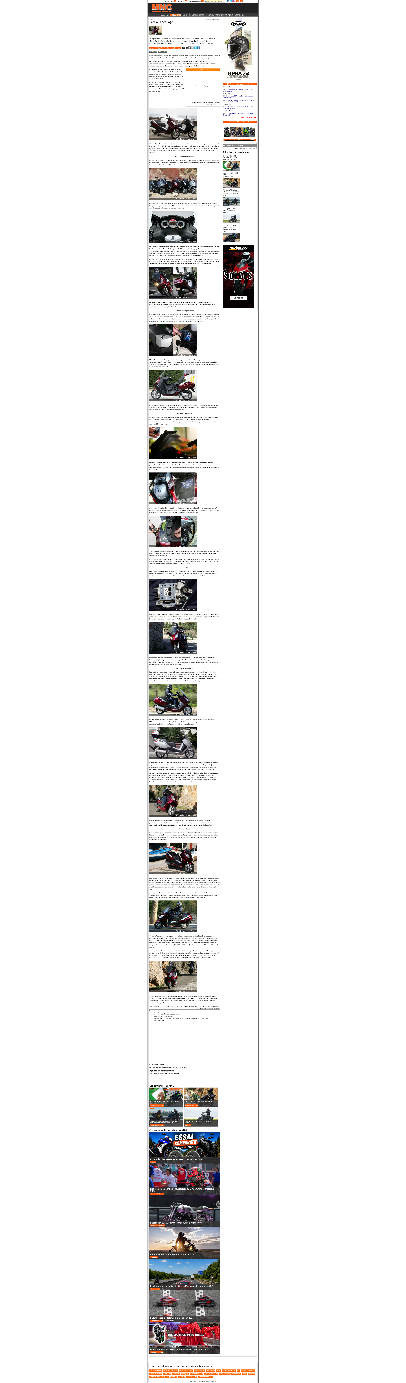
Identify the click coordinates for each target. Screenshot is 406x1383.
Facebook (228, 1)
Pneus (244, 1374)
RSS (237, 1)
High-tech (167, 1374)
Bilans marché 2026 (170, 1370)
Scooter (166, 48)
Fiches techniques (229, 1370)
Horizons (176, 1374)
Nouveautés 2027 (211, 1374)
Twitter (231, 1)
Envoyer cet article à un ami (192, 47)
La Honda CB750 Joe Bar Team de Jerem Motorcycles (238, 96)
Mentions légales (203, 1381)
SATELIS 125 (162, 52)
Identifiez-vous (154, 1073)
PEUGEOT (153, 52)
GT (238, 1370)
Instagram (233, 1)
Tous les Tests (175, 48)
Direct (241, 1)
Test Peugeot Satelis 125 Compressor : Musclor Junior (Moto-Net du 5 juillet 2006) (181, 1018)
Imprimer (189, 47)
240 (183, 47)
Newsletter (181, 1)
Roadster (173, 1377)
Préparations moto (157, 1225)
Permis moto (155, 1289)
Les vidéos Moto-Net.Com (203, 70)
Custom (188, 1125)
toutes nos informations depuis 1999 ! (193, 1366)
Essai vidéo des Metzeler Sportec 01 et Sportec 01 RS (237, 90)
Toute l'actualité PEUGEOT (163, 1020)
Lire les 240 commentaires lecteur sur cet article (168, 1067)
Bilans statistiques (185, 1370)
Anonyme (175, 1)
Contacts (193, 1381)
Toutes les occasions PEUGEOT (244, 148)
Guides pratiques (157, 1320)
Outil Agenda (224, 1374)
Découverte (210, 1370)
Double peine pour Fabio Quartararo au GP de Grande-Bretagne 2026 (239, 101)
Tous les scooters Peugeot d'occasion (166, 1015)
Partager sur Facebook (198, 47)
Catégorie (159, 48)
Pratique (154, 1257)
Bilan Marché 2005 (169, 58)
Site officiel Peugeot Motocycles (164, 1013)
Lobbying (184, 1374)
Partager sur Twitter (195, 47)
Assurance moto (155, 1370)
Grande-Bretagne (157, 1194)
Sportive (182, 1377)
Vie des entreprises (205, 1377)
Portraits (251, 1374)
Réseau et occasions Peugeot (164, 1016)
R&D (166, 1377)
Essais (152, 48)
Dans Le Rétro (199, 1370)
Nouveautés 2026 (157, 1105)
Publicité (213, 1381)
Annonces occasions (195, 1)
